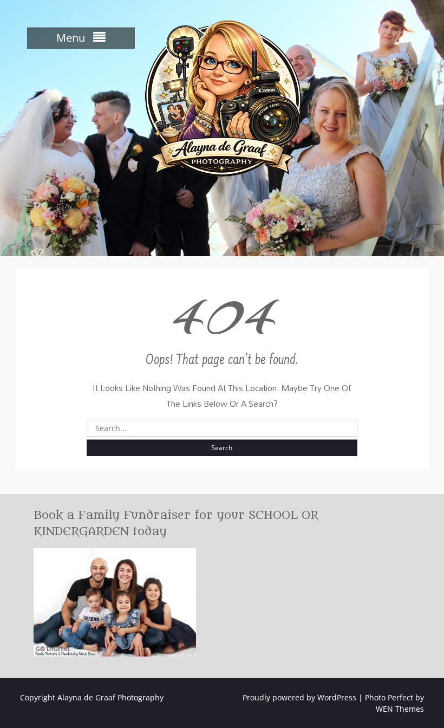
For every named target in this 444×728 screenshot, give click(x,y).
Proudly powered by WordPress (299, 697)
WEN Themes (400, 709)
